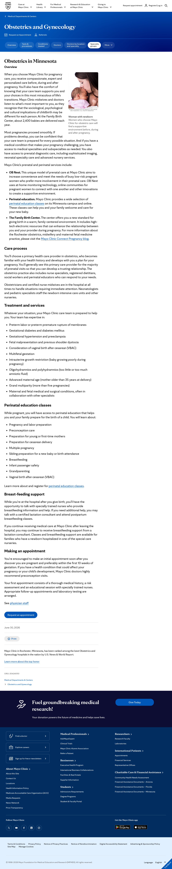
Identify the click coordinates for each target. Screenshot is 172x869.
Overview (12, 45)
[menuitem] (11, 45)
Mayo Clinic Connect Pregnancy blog (65, 239)
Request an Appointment (20, 35)
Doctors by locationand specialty (76, 45)
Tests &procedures (27, 45)
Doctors (57, 45)
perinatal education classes (26, 203)
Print (13, 638)
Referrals (43, 35)
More (107, 45)
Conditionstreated (43, 45)
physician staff (19, 603)
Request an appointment (21, 615)
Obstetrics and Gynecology (40, 26)
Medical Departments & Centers (22, 16)
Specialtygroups (94, 45)
